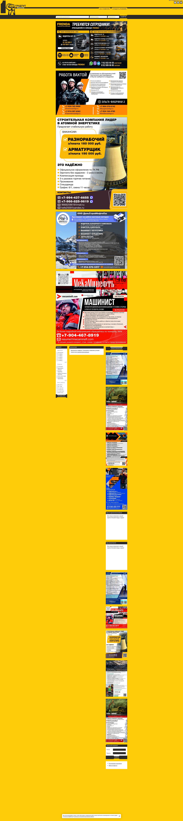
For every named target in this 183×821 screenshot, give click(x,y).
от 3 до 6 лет (60, 389)
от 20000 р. (60, 357)
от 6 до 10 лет (61, 391)
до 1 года (60, 386)
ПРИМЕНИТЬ (61, 396)
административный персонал (62, 374)
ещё (65, 362)
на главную (105, 9)
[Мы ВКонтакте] (178, 2)
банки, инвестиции (62, 376)
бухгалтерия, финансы (60, 369)
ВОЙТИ (116, 757)
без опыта (60, 384)
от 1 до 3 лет (60, 387)
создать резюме (119, 9)
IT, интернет (60, 366)
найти (123, 17)
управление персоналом (60, 378)
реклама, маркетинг (60, 371)
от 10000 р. (60, 354)
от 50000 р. (60, 360)
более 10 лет (60, 392)
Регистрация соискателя (115, 763)
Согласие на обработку (68, 816)
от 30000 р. (60, 358)
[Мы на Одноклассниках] (175, 2)
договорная (60, 352)
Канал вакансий (116, 348)
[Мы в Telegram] (181, 2)
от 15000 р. (60, 355)
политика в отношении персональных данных (84, 816)
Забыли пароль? (113, 765)
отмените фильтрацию (83, 352)
